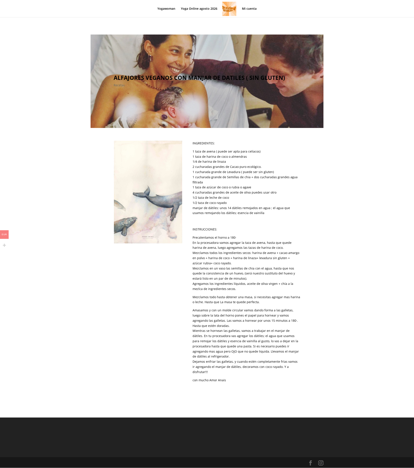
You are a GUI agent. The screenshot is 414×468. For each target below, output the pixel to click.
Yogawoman (166, 9)
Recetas (119, 85)
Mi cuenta (249, 9)
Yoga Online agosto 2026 (199, 9)
